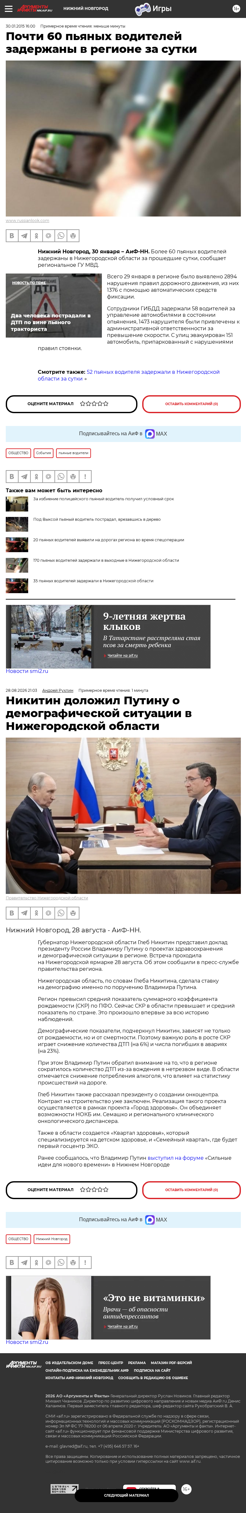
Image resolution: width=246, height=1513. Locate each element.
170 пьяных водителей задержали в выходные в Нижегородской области (106, 560)
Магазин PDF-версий (171, 1363)
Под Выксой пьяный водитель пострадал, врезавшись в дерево (97, 519)
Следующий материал (126, 1495)
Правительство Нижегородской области (47, 898)
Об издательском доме (69, 1363)
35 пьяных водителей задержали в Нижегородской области (93, 580)
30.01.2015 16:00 (20, 26)
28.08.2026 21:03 (21, 690)
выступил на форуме (176, 1158)
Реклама (137, 1363)
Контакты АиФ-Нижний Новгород (79, 1378)
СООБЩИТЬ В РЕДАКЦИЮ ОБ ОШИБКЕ (153, 1378)
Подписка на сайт (152, 1371)
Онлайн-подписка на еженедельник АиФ (87, 1371)
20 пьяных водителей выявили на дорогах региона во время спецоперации (108, 539)
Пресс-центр (110, 1363)
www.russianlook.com (27, 220)
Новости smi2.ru (27, 671)
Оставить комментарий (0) (191, 404)
